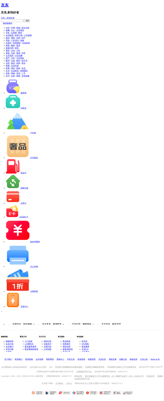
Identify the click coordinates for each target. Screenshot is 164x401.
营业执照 (151, 376)
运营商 (14, 33)
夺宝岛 (84, 341)
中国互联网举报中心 (78, 393)
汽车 (13, 58)
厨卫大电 (25, 28)
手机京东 (71, 359)
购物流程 (9, 341)
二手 (23, 73)
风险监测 (112, 359)
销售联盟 (92, 359)
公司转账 (47, 349)
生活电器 (9, 35)
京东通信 (85, 352)
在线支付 (47, 344)
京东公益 (144, 359)
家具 (18, 45)
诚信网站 (64, 393)
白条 (13, 76)
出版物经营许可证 (84, 372)
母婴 (8, 66)
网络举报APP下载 (91, 393)
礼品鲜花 (15, 71)
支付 (8, 76)
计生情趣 (19, 56)
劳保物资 (17, 43)
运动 (13, 50)
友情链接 (81, 359)
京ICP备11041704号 (38, 367)
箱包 (13, 63)
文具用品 (20, 30)
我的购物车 (7, 23)
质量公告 (123, 359)
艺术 (8, 71)
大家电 (9, 352)
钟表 (18, 63)
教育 (18, 61)
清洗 (18, 73)
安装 (8, 73)
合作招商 (39, 359)
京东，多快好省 (7, 18)
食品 (8, 38)
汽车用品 (20, 58)
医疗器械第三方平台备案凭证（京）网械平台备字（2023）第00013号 (114, 376)
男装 (8, 53)
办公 (13, 30)
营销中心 (60, 359)
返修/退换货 (68, 349)
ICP (51, 367)
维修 (13, 73)
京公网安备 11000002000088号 (14, 367)
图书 (8, 61)
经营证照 (78, 376)
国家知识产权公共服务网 (127, 393)
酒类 (13, 38)
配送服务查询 (30, 346)
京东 (5, 5)
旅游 (18, 68)
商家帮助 (50, 359)
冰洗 (8, 28)
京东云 (69, 383)
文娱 (13, 61)
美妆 (8, 40)
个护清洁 (15, 40)
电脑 (8, 30)
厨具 (17, 48)
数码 (20, 33)
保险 (18, 76)
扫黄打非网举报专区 (105, 393)
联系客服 (29, 359)
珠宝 (23, 63)
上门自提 (28, 341)
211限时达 (29, 344)
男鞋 (8, 50)
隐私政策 (133, 359)
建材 (13, 45)
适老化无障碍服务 (117, 393)
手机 (8, 33)
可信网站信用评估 (37, 393)
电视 (18, 28)
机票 (8, 68)
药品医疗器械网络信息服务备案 (69, 367)
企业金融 (25, 76)
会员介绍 (9, 344)
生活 (23, 68)
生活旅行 (9, 346)
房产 (8, 58)
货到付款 (47, 341)
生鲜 (18, 38)
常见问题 (9, 349)
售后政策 (66, 341)
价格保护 (66, 344)
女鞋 (8, 63)
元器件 (9, 43)
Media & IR (155, 359)
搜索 (27, 21)
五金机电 (26, 43)
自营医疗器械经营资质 (95, 367)
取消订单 (66, 352)
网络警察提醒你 (51, 393)
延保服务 (85, 346)
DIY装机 (85, 344)
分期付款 (47, 346)
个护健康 (28, 35)
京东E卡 (85, 349)
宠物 (22, 40)
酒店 (13, 68)
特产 (23, 38)
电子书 (24, 61)
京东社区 (102, 359)
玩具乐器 (15, 66)
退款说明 (66, 346)
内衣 (23, 53)
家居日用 (9, 48)
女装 (13, 53)
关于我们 (8, 359)
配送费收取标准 (31, 349)
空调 (13, 28)
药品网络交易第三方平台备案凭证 (122, 367)
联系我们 (18, 359)
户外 (18, 50)
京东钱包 (59, 383)
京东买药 (9, 56)
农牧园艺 (24, 71)
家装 (8, 45)
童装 (18, 53)
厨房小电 (19, 35)
